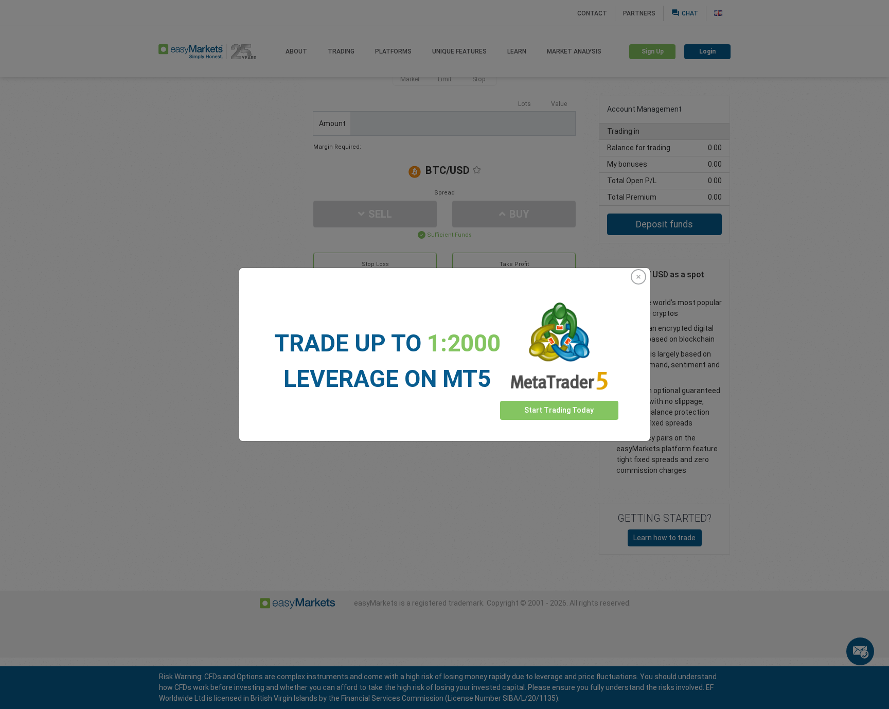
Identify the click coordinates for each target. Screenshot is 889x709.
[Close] (638, 277)
